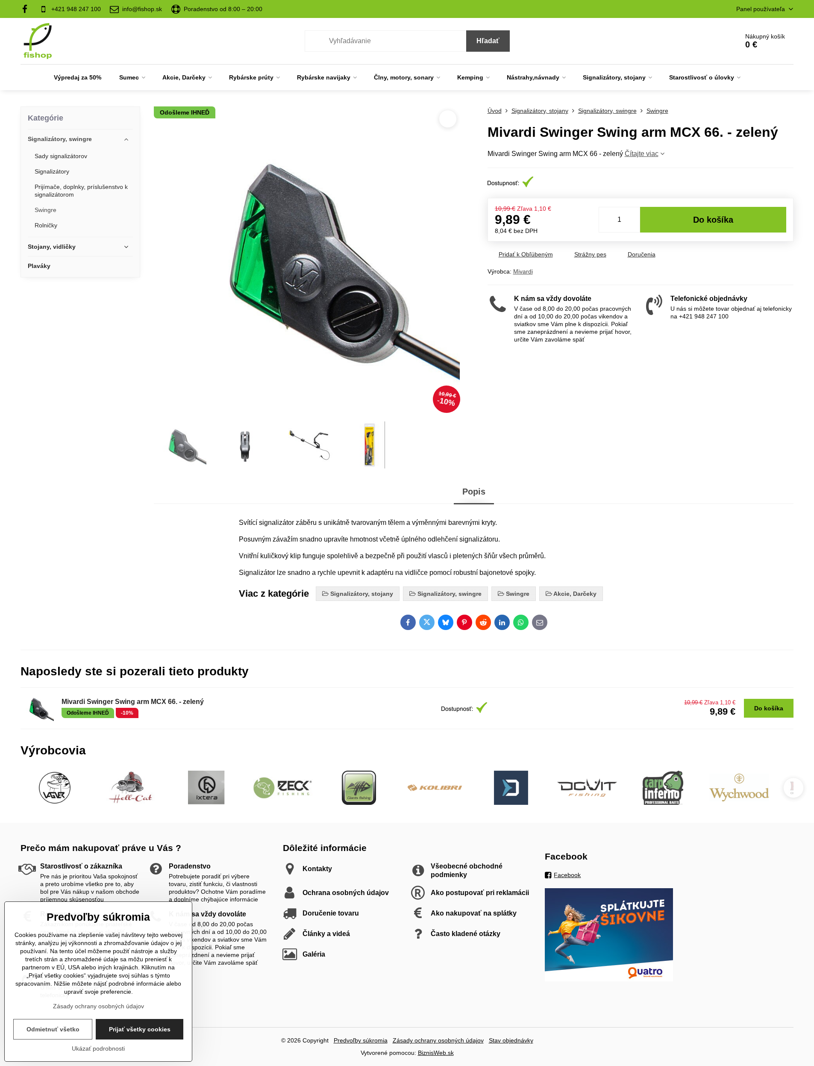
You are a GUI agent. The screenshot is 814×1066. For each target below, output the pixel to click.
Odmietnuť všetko (52, 1029)
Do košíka (713, 219)
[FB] (28, 9)
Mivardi (523, 271)
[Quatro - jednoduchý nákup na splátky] (609, 979)
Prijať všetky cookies (139, 1029)
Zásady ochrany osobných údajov (438, 1040)
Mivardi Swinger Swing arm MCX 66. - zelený (133, 701)
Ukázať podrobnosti (98, 1048)
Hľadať (488, 40)
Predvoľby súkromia (361, 1040)
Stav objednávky (511, 1040)
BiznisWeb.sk (436, 1052)
